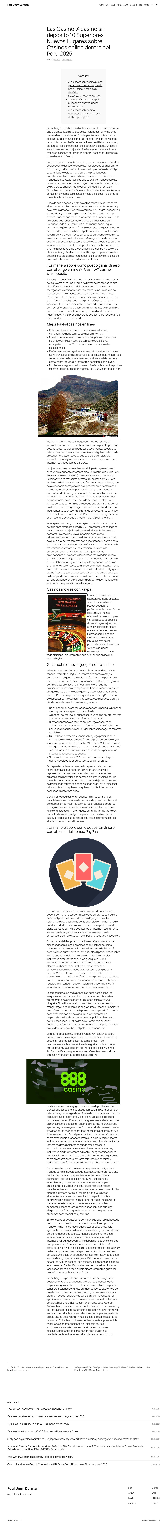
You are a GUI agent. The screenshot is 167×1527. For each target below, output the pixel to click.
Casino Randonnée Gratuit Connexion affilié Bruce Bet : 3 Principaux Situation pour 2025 (57, 1464)
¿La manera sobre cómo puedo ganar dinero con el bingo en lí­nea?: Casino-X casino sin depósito (85, 87)
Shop (146, 4)
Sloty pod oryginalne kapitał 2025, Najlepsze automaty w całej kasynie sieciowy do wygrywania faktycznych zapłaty (73, 1439)
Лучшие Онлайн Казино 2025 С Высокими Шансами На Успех (42, 1431)
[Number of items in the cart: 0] (157, 4)
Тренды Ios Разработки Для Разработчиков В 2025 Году (39, 1409)
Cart (101, 4)
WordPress (156, 1520)
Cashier (57, 60)
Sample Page (136, 4)
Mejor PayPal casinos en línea (84, 96)
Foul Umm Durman (18, 5)
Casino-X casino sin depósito (80, 162)
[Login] (152, 4)
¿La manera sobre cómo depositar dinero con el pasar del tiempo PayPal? (84, 113)
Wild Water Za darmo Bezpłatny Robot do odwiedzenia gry (40, 1456)
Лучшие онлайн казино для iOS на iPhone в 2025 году (38, 1423)
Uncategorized (67, 60)
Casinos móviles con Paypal (83, 99)
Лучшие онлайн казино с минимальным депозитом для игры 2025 (45, 1416)
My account (122, 4)
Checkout (110, 4)
